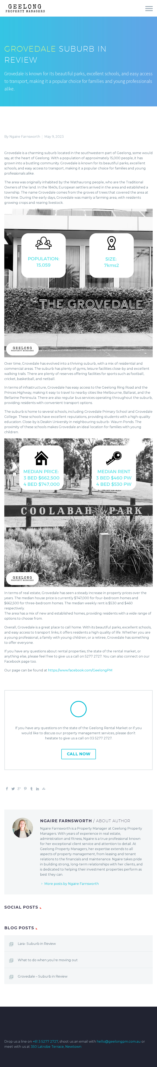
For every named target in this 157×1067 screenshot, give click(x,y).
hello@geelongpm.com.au (119, 1041)
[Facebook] (7, 788)
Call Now (78, 754)
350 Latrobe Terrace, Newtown (56, 1047)
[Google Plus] (19, 788)
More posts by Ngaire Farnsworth (71, 884)
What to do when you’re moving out (48, 960)
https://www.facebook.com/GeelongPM (80, 670)
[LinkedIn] (37, 788)
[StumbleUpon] (43, 788)
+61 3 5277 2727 (45, 1041)
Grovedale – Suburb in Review (42, 976)
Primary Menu (149, 9)
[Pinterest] (25, 788)
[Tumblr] (31, 788)
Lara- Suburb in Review (37, 944)
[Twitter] (13, 788)
